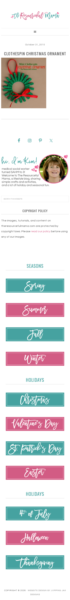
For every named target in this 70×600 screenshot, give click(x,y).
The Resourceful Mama (35, 15)
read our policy (40, 231)
